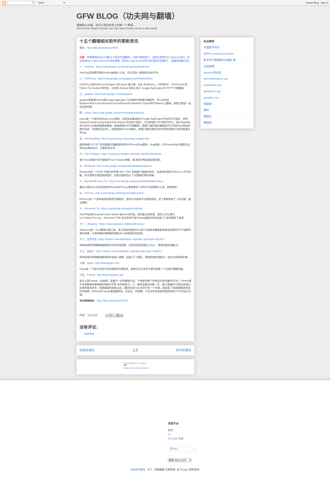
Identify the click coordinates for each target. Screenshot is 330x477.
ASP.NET (94, 144)
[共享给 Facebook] (118, 315)
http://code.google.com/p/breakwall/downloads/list (124, 165)
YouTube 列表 (175, 438)
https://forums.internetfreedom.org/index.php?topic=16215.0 (131, 239)
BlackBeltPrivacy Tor (96, 181)
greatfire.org (211, 97)
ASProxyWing (92, 138)
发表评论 (89, 333)
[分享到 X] (114, 315)
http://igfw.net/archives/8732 (102, 47)
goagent (88, 94)
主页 (135, 350)
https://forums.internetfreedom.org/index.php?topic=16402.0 (129, 251)
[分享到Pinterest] (122, 315)
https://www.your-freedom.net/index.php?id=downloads (131, 153)
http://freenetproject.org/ (110, 274)
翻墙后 (208, 116)
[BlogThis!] (111, 315)
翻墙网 (208, 122)
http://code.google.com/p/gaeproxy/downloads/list (125, 78)
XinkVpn (89, 66)
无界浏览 (92, 239)
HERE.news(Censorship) (219, 53)
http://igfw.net (172, 57)
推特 (170, 430)
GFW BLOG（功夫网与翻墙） (127, 16)
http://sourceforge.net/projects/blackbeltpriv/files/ (136, 181)
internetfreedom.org (216, 78)
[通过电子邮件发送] (107, 315)
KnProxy (89, 193)
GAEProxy (90, 78)
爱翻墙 (208, 103)
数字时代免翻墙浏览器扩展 (220, 59)
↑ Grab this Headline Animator (135, 368)
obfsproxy (92, 223)
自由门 (90, 251)
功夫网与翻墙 (137, 469)
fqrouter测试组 (212, 72)
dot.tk (112, 57)
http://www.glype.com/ (107, 263)
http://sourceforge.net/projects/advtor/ (122, 208)
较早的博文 (183, 350)
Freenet (91, 274)
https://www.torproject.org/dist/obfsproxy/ (122, 223)
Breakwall (89, 165)
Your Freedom (92, 153)
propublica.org (212, 84)
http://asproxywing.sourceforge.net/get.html (125, 138)
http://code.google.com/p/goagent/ (114, 94)
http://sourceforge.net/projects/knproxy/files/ (119, 193)
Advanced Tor (92, 208)
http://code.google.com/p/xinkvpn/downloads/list (122, 66)
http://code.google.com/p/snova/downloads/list (118, 112)
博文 (175, 448)
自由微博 (209, 66)
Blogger (184, 469)
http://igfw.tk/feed (134, 60)
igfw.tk (102, 57)
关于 (149, 469)
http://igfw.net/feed (97, 60)
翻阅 (206, 109)
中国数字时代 (212, 47)
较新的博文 (87, 350)
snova (87, 112)
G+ (169, 434)
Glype (90, 263)
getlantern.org (212, 91)
